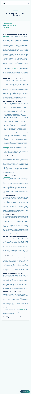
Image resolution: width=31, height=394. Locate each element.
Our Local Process (7, 27)
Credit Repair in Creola (8, 23)
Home (2, 7)
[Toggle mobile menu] (28, 3)
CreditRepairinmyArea (6, 36)
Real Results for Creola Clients (9, 29)
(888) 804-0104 (25, 391)
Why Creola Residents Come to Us (10, 25)
